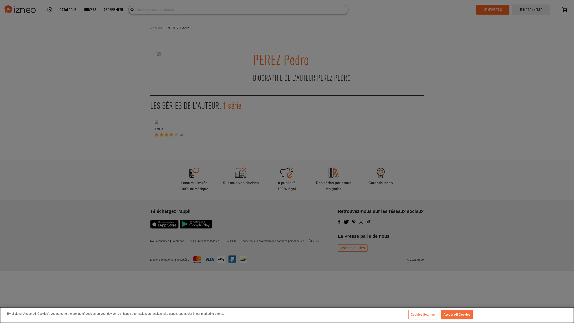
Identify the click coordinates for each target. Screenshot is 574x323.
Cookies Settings (423, 314)
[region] (287, 315)
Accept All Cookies (457, 314)
